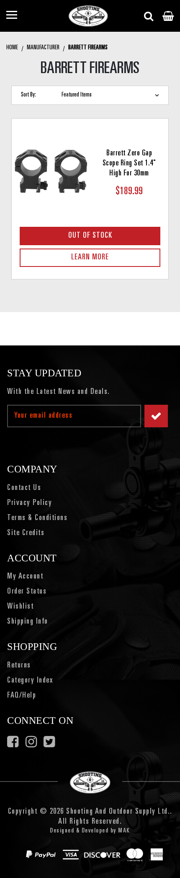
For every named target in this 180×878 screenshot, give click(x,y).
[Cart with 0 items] (168, 16)
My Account (25, 577)
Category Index (30, 681)
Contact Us (24, 488)
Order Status (26, 592)
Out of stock (90, 236)
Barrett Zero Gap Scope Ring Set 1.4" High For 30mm (129, 164)
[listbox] (112, 95)
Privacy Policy (29, 503)
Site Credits (25, 533)
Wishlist (20, 607)
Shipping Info (27, 622)
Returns (19, 666)
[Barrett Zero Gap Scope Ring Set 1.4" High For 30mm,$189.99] (51, 171)
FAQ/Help (21, 696)
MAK (124, 830)
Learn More (90, 258)
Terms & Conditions (37, 518)
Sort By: (28, 95)
